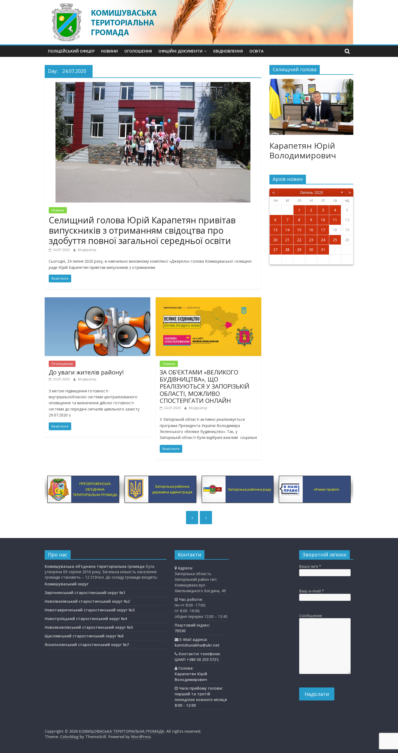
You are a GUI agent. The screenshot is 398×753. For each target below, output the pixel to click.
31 (323, 249)
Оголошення (138, 51)
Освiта (256, 51)
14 (287, 229)
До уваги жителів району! (86, 372)
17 (323, 229)
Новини (109, 51)
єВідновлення (228, 51)
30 (311, 249)
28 (287, 249)
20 (275, 239)
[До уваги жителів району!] (97, 301)
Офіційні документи (180, 51)
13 (275, 229)
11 (335, 219)
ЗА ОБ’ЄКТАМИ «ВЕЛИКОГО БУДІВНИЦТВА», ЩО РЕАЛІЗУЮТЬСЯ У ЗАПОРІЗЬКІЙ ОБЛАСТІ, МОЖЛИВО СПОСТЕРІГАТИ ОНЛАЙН (204, 386)
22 (299, 239)
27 (275, 249)
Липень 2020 (311, 192)
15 (299, 229)
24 (323, 239)
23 (311, 239)
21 (287, 239)
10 (323, 219)
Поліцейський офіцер (71, 51)
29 (299, 249)
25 (335, 239)
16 (311, 229)
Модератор (87, 249)
